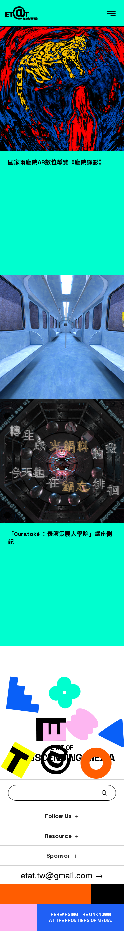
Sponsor (58, 855)
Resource (58, 835)
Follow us (58, 816)
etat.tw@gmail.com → (62, 875)
